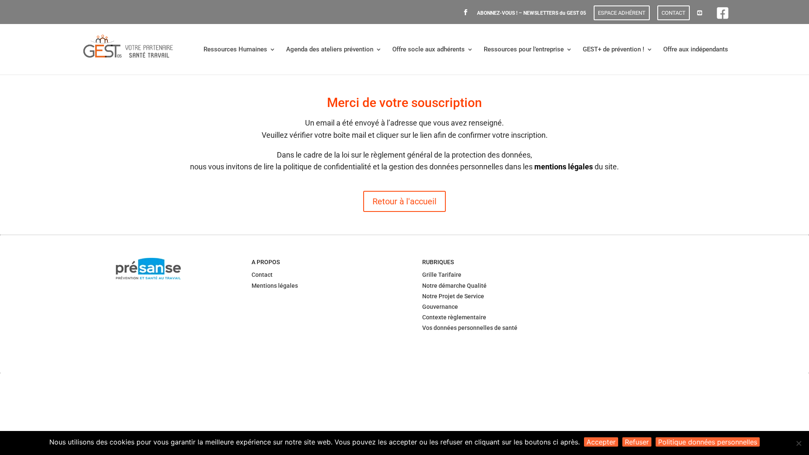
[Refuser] (798, 443)
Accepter (601, 442)
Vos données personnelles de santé (469, 327)
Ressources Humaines (235, 49)
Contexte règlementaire (454, 317)
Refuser (637, 442)
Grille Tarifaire (441, 274)
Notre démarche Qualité (454, 285)
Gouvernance (440, 306)
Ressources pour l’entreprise (524, 49)
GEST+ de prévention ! (613, 49)
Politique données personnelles (707, 442)
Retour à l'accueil (404, 201)
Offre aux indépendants (695, 49)
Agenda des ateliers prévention (329, 49)
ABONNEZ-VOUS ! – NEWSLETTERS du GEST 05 (531, 13)
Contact (674, 13)
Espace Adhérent (622, 13)
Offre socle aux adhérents (428, 49)
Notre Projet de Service (453, 296)
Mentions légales (275, 285)
